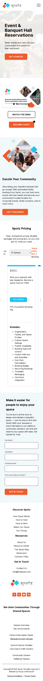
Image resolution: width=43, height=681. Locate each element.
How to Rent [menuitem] (21, 523)
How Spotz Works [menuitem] (21, 516)
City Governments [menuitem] (21, 629)
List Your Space (15, 212)
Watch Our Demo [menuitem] (21, 527)
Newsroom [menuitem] (21, 553)
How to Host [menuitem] (21, 520)
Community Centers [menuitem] (21, 655)
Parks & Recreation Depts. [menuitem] (21, 635)
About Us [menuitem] (21, 542)
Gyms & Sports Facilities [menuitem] (21, 645)
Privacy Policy (30, 676)
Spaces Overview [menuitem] (21, 625)
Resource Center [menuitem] (21, 546)
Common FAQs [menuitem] (21, 556)
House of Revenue (26, 672)
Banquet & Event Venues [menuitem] (21, 639)
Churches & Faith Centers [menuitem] (21, 649)
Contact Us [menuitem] (21, 568)
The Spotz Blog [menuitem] (21, 549)
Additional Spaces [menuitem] (21, 659)
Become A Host (21, 124)
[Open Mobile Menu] (39, 5)
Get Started (16, 56)
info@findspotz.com (22, 572)
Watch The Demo (21, 114)
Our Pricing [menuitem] (21, 530)
